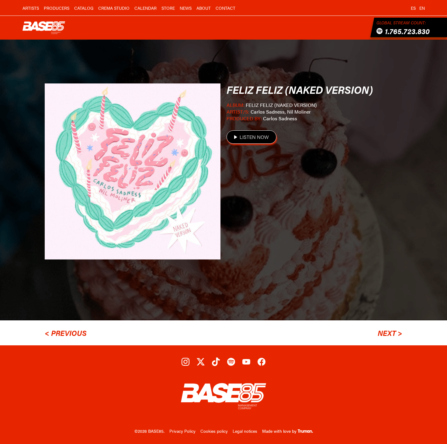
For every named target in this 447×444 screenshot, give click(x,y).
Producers (56, 8)
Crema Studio (114, 8)
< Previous (66, 332)
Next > (390, 332)
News (186, 8)
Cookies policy (214, 431)
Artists (31, 8)
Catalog (83, 8)
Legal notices (245, 431)
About (203, 8)
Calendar (145, 8)
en (422, 8)
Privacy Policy (182, 431)
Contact (225, 8)
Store (168, 8)
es (413, 8)
